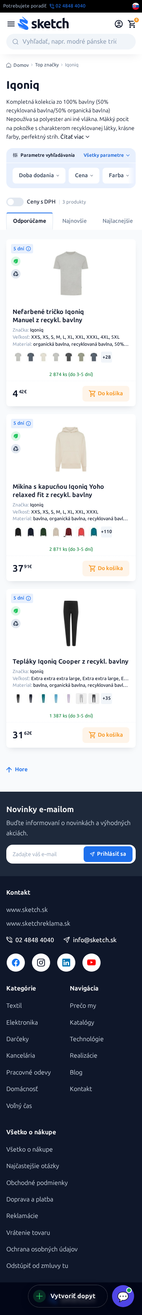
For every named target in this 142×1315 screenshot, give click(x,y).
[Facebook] (15, 962)
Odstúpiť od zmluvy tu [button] (37, 1265)
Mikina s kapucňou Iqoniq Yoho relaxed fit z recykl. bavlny (58, 491)
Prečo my (83, 1005)
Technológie (87, 1039)
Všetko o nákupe (29, 1149)
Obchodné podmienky (37, 1183)
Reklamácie (22, 1216)
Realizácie (83, 1055)
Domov (21, 65)
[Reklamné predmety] (11, 24)
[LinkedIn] (66, 962)
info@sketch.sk (94, 940)
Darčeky (17, 1039)
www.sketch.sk (27, 909)
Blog (76, 1072)
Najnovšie (74, 221)
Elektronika (22, 1022)
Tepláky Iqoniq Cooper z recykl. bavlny (71, 661)
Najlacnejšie (118, 221)
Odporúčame (29, 221)
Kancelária (20, 1055)
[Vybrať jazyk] (135, 6)
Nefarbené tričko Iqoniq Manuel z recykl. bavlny (48, 316)
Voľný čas (19, 1106)
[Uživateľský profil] (119, 24)
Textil (14, 1005)
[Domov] (43, 24)
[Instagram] (41, 962)
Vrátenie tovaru (28, 1232)
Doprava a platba (29, 1199)
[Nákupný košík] (132, 24)
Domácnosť (22, 1089)
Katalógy (82, 1022)
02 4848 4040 (34, 940)
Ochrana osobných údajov (42, 1249)
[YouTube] (91, 962)
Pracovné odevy (28, 1072)
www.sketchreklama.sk (38, 923)
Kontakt (81, 1089)
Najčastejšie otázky (32, 1166)
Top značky (47, 65)
